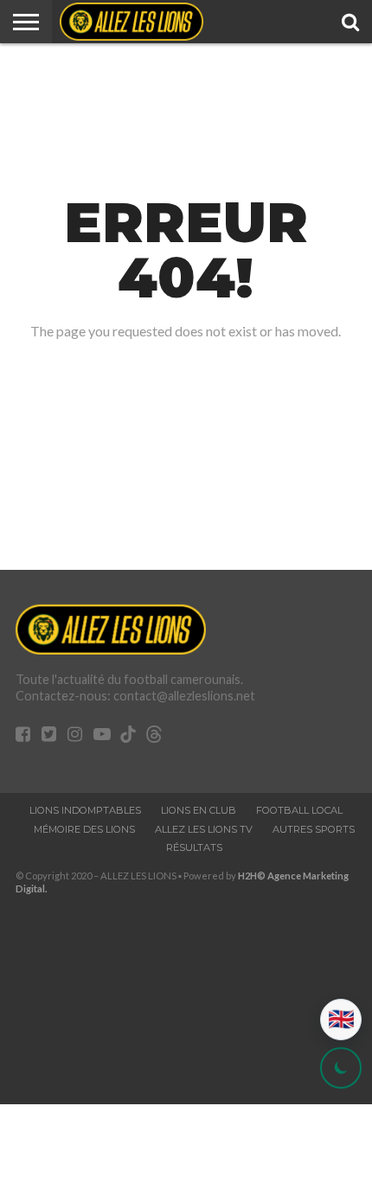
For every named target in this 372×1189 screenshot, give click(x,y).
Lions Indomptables (85, 810)
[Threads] (154, 737)
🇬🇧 (341, 1019)
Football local (299, 810)
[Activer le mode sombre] (341, 1068)
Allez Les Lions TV (204, 829)
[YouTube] (102, 735)
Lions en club (198, 810)
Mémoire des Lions (84, 829)
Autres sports (314, 829)
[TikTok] (128, 737)
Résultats (194, 847)
